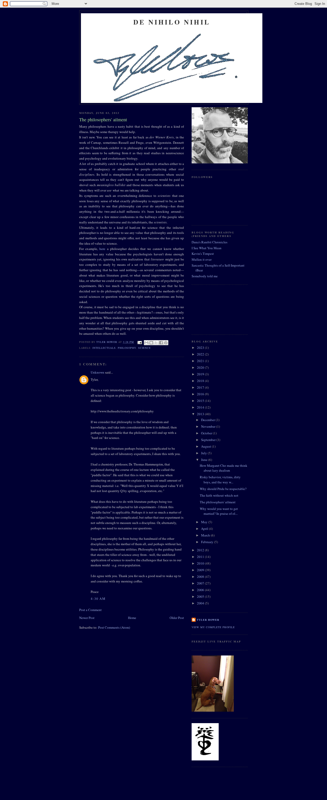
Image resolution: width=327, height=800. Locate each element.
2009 (201, 570)
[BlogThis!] (151, 342)
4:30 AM (98, 598)
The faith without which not (219, 495)
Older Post (177, 617)
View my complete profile (213, 627)
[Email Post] (139, 342)
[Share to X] (156, 342)
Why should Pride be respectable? (223, 488)
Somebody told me (205, 276)
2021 (201, 361)
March (206, 535)
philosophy (127, 348)
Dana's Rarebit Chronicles (209, 242)
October (207, 433)
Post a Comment (90, 609)
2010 (201, 563)
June (204, 459)
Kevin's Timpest (203, 253)
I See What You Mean (206, 248)
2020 (201, 367)
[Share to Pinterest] (165, 342)
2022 (201, 354)
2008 (201, 576)
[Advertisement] (215, 309)
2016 (201, 394)
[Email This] (146, 342)
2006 (201, 590)
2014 (201, 407)
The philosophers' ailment (218, 502)
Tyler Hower (208, 620)
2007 (201, 583)
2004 (201, 603)
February (207, 542)
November (208, 426)
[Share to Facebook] (161, 342)
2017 (201, 387)
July (204, 453)
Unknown (97, 372)
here (102, 248)
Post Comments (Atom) (114, 627)
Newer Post (87, 617)
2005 (201, 596)
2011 (201, 556)
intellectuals (104, 348)
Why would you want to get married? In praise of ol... (219, 511)
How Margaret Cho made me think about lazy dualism (223, 468)
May (204, 522)
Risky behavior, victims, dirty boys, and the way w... (220, 479)
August (206, 446)
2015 (201, 400)
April (205, 528)
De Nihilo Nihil (171, 22)
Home (132, 617)
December (208, 419)
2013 (201, 414)
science (144, 348)
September (208, 439)
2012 (201, 550)
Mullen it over (202, 259)
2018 (201, 380)
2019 (201, 374)
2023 (201, 347)
